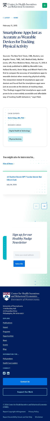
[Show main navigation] (44, 5)
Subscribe (19, 263)
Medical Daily (30, 59)
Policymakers (8, 358)
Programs (6, 331)
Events (5, 344)
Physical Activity (15, 139)
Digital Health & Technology (19, 130)
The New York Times (19, 55)
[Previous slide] (36, 206)
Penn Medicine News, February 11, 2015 (29, 62)
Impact (5, 327)
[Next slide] (44, 206)
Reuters (36, 55)
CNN (30, 55)
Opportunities (8, 336)
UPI (10, 62)
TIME (18, 59)
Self (22, 59)
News (5, 340)
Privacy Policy (34, 411)
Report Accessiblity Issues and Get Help (17, 417)
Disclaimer (39, 417)
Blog (4, 349)
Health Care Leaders (10, 363)
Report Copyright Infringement (14, 411)
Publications (7, 322)
